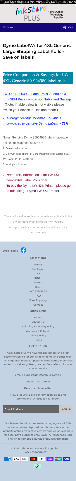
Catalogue (38, 269)
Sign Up (66, 409)
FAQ (38, 295)
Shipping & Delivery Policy (38, 326)
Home (38, 264)
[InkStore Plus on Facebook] (23, 252)
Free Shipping (38, 300)
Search (38, 317)
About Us (38, 321)
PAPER (38, 282)
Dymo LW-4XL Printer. (43, 191)
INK (38, 273)
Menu (10, 27)
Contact (38, 304)
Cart (70, 27)
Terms (38, 339)
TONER (38, 277)
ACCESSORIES (38, 291)
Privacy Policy (38, 335)
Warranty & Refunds (38, 331)
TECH (38, 286)
